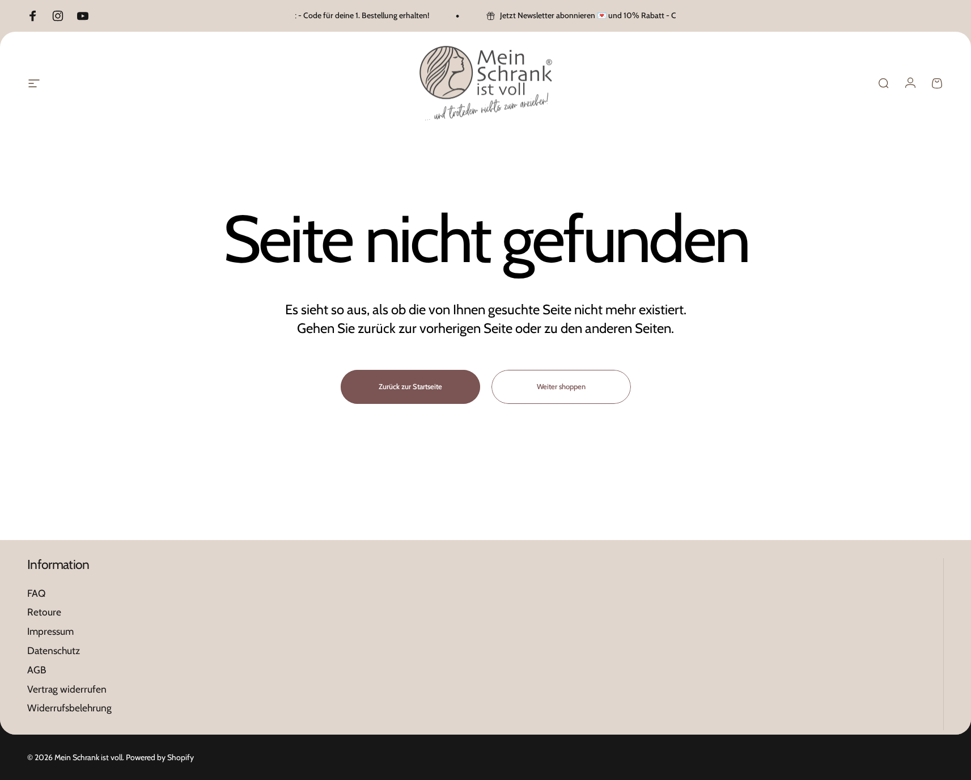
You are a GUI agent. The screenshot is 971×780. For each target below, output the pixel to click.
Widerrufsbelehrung (69, 708)
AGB (36, 670)
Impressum (50, 631)
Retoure (44, 612)
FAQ (36, 593)
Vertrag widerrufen (67, 689)
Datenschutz (53, 650)
